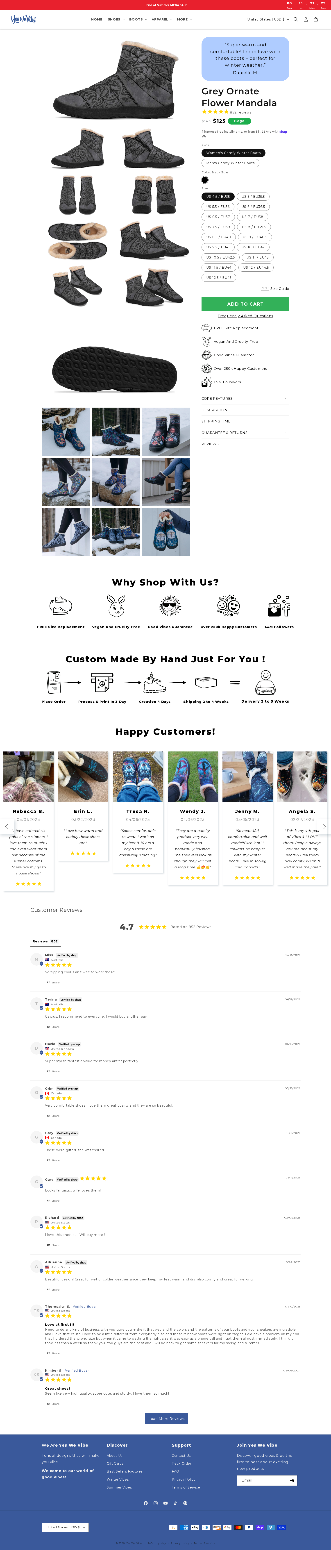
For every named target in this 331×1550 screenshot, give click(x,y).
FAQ (175, 1471)
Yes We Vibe (134, 1543)
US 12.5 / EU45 (218, 278)
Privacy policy (180, 1543)
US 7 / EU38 (252, 217)
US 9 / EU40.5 (255, 237)
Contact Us (181, 1456)
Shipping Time (216, 421)
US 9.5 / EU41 (218, 247)
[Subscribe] (292, 1480)
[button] (116, 19)
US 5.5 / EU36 (218, 207)
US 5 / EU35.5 (253, 197)
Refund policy (156, 1543)
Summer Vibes (119, 1487)
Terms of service (204, 1543)
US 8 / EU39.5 (254, 227)
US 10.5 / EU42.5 (220, 257)
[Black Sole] (205, 180)
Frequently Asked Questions (245, 316)
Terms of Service (186, 1487)
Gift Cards (115, 1463)
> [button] (166, 1418)
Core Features (217, 398)
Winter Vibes (118, 1479)
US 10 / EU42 (253, 247)
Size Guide (279, 288)
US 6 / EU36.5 (253, 207)
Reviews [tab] (40, 941)
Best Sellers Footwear (125, 1471)
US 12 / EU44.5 (256, 268)
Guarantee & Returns (224, 433)
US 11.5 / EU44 (218, 268)
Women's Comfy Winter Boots (233, 153)
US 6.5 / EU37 (218, 217)
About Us (114, 1456)
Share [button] (55, 982)
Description (215, 410)
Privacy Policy (183, 1479)
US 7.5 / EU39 (218, 227)
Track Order (181, 1463)
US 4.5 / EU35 (218, 197)
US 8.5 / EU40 (218, 237)
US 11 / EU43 (258, 257)
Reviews (210, 444)
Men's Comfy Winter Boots (230, 163)
